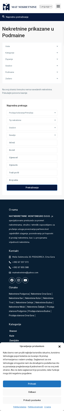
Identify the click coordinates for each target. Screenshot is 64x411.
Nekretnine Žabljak (36, 307)
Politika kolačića (19, 407)
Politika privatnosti (35, 407)
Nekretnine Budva (43, 302)
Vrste (7, 46)
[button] (59, 346)
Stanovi (13, 331)
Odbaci (32, 392)
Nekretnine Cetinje (24, 302)
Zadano (8, 78)
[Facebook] (12, 280)
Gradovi (8, 66)
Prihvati (32, 383)
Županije (9, 59)
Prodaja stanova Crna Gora (21, 315)
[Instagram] (19, 280)
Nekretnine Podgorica (19, 294)
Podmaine (9, 72)
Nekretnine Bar (16, 298)
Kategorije (9, 53)
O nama (47, 407)
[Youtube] (25, 280)
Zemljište (14, 340)
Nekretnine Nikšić (17, 307)
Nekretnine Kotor (33, 298)
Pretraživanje (32, 187)
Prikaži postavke (32, 400)
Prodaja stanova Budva (39, 311)
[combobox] (32, 113)
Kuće (11, 336)
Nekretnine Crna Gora (41, 294)
